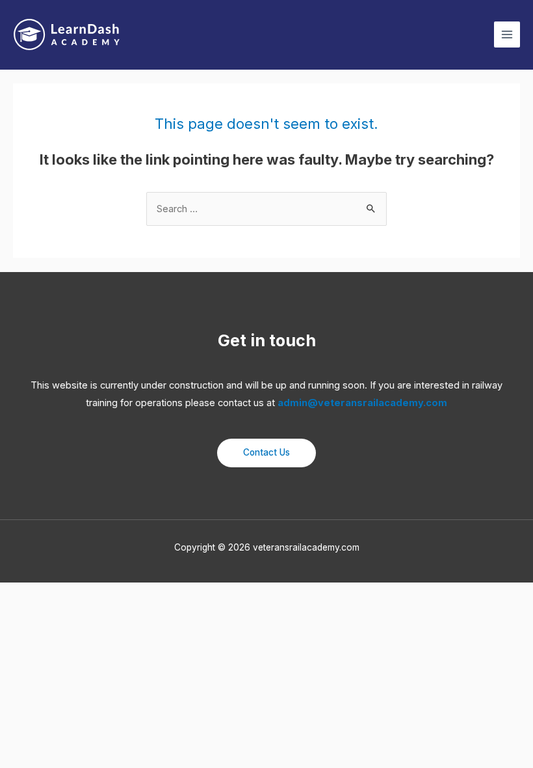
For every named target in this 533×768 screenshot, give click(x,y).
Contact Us (266, 452)
